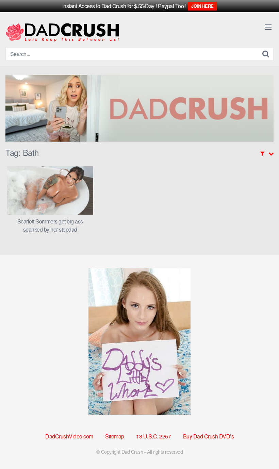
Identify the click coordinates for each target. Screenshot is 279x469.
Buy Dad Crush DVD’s (208, 436)
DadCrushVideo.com (69, 436)
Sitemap (114, 436)
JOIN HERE (202, 6)
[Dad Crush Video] (62, 32)
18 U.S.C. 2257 (153, 436)
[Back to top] (260, 447)
